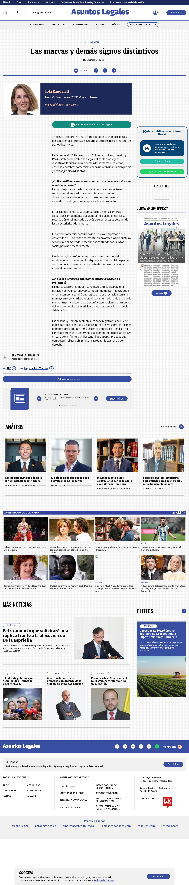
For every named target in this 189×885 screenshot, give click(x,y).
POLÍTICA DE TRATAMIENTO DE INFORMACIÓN (110, 799)
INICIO (6, 785)
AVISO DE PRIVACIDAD (107, 793)
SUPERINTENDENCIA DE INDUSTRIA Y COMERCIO (108, 807)
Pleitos (145, 611)
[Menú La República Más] (5, 13)
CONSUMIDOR (80, 24)
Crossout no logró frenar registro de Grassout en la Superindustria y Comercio (158, 634)
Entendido (158, 876)
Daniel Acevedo (58, 485)
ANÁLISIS (116, 24)
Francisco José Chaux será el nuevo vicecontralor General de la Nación (109, 681)
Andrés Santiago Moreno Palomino (113, 488)
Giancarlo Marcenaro (153, 488)
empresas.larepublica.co (78, 826)
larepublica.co (20, 826)
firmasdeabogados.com (115, 826)
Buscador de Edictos (143, 24)
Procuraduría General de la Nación (127, 2)
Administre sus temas (69, 379)
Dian (19, 2)
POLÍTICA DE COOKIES (71, 807)
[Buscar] (18, 13)
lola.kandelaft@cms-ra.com (61, 104)
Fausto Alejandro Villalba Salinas (20, 485)
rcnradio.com (169, 826)
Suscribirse (176, 12)
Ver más (159, 293)
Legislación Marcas (36, 368)
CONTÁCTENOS (67, 786)
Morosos (50, 2)
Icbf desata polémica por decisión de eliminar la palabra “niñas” (18, 681)
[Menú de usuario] (155, 12)
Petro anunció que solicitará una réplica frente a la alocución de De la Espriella (35, 635)
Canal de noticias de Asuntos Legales (94, 124)
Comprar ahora (162, 161)
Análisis (14, 427)
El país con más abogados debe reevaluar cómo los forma (70, 479)
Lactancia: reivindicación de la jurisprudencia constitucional (23, 479)
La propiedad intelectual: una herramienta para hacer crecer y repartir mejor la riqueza (162, 480)
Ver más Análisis (169, 426)
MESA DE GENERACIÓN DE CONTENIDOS (107, 786)
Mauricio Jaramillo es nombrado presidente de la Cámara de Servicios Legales (65, 681)
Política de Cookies (104, 880)
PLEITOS (99, 24)
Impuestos (33, 2)
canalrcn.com (146, 826)
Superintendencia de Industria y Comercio (82, 2)
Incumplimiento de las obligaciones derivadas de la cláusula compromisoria (114, 480)
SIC (9, 368)
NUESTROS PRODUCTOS (72, 793)
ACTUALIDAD (37, 24)
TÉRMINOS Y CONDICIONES (73, 800)
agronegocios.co (45, 826)
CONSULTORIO (58, 24)
